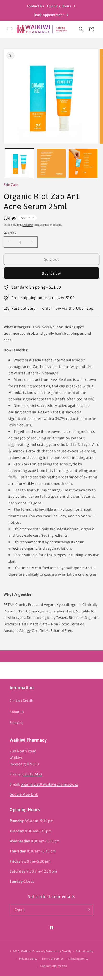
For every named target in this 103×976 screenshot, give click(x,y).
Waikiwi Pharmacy (33, 951)
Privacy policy (28, 958)
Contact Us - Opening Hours (49, 5)
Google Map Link (24, 794)
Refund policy (84, 951)
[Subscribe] (88, 909)
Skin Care (11, 184)
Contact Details (22, 700)
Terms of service (53, 958)
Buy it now (51, 273)
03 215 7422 (32, 773)
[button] (9, 29)
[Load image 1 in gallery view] (19, 163)
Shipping (27, 224)
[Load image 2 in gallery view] (51, 163)
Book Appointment (49, 14)
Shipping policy (78, 958)
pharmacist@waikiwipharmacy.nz (49, 784)
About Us (17, 711)
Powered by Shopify (59, 951)
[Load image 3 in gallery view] (83, 163)
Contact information (53, 966)
